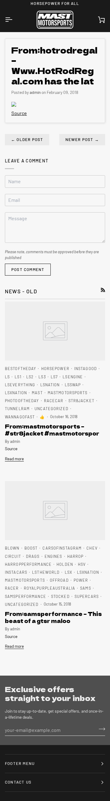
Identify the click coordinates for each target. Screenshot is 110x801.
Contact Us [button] (18, 782)
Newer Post (82, 139)
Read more (14, 458)
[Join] (100, 729)
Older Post (27, 139)
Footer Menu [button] (20, 763)
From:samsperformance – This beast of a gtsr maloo (53, 617)
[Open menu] (14, 20)
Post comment (27, 269)
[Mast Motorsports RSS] (103, 290)
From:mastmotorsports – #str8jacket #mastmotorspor (52, 429)
